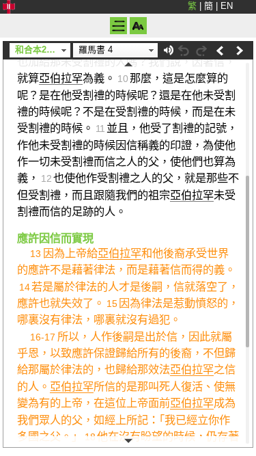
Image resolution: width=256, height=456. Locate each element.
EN (227, 6)
